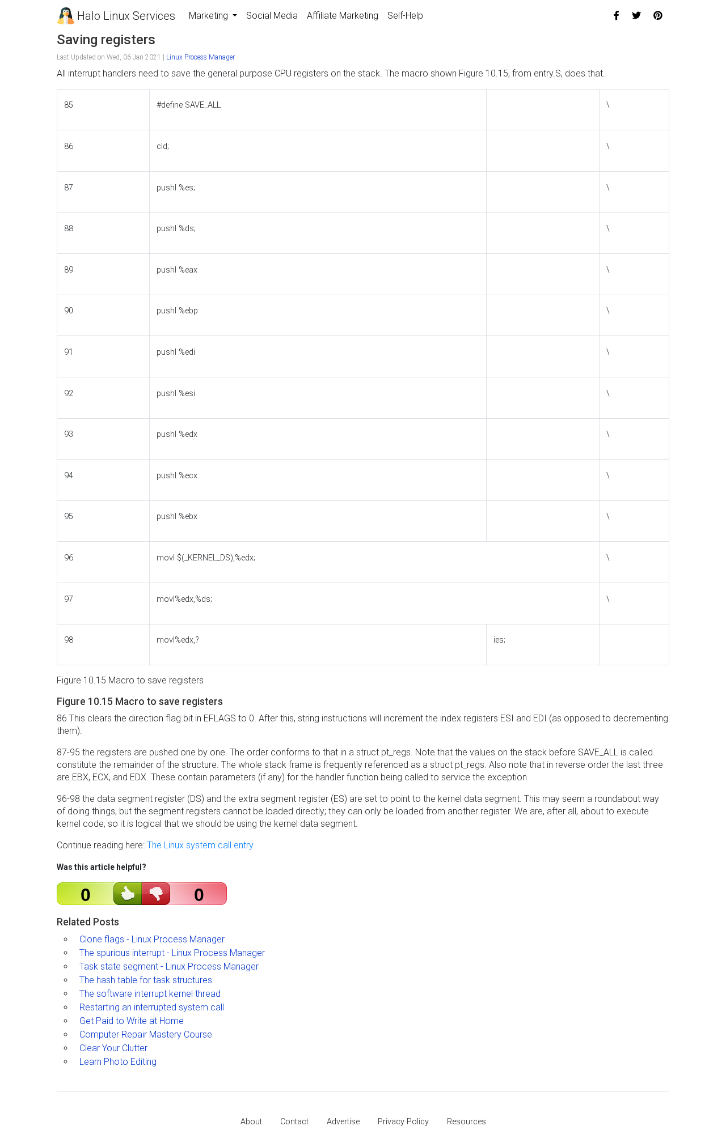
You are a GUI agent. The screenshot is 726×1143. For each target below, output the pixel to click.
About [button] (251, 1122)
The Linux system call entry (200, 845)
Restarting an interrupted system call (151, 1007)
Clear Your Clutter (113, 1048)
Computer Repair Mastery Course (145, 1034)
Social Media (272, 15)
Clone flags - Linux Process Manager (152, 939)
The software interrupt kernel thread (150, 993)
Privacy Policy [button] (403, 1122)
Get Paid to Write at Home (131, 1020)
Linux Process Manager (200, 57)
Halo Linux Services (124, 16)
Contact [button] (294, 1122)
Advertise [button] (343, 1122)
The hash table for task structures (145, 980)
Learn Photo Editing (118, 1061)
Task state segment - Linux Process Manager (169, 966)
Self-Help (405, 15)
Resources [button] (466, 1122)
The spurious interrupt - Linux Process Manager (172, 952)
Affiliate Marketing (342, 15)
